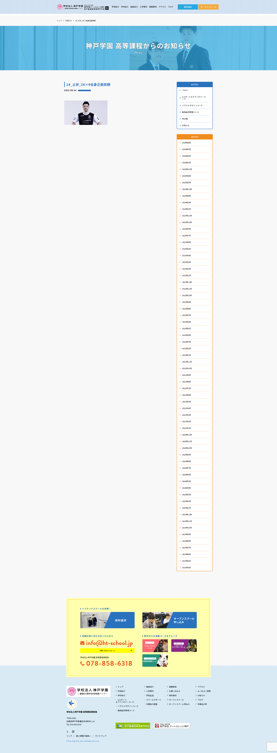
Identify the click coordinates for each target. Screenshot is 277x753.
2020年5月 (186, 481)
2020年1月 (186, 507)
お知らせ (68, 20)
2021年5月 (186, 401)
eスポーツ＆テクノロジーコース (194, 97)
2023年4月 (186, 255)
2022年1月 (186, 355)
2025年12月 (187, 169)
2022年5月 (186, 328)
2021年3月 (186, 414)
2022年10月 (187, 295)
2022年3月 (186, 341)
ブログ (170, 6)
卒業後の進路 (151, 704)
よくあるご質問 (204, 691)
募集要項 (153, 6)
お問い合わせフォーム (107, 650)
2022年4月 (186, 335)
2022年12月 (187, 282)
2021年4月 (186, 408)
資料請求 (188, 6)
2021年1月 (186, 428)
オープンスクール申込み (179, 704)
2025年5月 (186, 182)
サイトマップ (100, 736)
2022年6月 (186, 321)
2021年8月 (186, 381)
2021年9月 (186, 375)
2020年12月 (187, 434)
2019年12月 (187, 514)
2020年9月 (186, 454)
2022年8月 (186, 308)
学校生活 (150, 695)
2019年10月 (187, 527)
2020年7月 (186, 468)
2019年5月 (186, 560)
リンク (69, 736)
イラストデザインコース (192, 105)
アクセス (162, 6)
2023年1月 (186, 275)
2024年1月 (186, 209)
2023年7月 (186, 235)
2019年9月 (186, 534)
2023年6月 (186, 242)
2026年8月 (186, 142)
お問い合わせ (174, 691)
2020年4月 (186, 487)
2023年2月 (186, 268)
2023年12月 (187, 215)
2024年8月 (186, 195)
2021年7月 (186, 388)
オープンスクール (209, 6)
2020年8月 (186, 461)
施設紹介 (134, 6)
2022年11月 (187, 288)
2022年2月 (186, 348)
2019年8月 (186, 541)
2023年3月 (186, 262)
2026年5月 (186, 149)
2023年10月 (187, 222)
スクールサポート (153, 699)
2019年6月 (186, 554)
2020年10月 (187, 448)
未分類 (185, 118)
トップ (59, 20)
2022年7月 (186, 315)
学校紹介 (115, 6)
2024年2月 (186, 202)
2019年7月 (186, 547)
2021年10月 (187, 368)
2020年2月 (186, 501)
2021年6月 (186, 395)
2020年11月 (187, 441)
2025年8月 (186, 175)
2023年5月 (186, 248)
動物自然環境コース (190, 112)
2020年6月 (186, 474)
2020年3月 (186, 494)
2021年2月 (186, 421)
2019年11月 (187, 521)
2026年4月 (186, 156)
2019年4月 (186, 567)
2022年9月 (186, 302)
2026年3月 (186, 162)
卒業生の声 (202, 704)
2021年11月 (187, 361)
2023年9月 (186, 228)
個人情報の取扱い (83, 736)
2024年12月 (187, 189)
